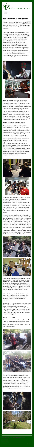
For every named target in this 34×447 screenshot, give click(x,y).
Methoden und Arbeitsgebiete (15, 18)
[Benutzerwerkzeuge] (28, 23)
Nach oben (30, 444)
